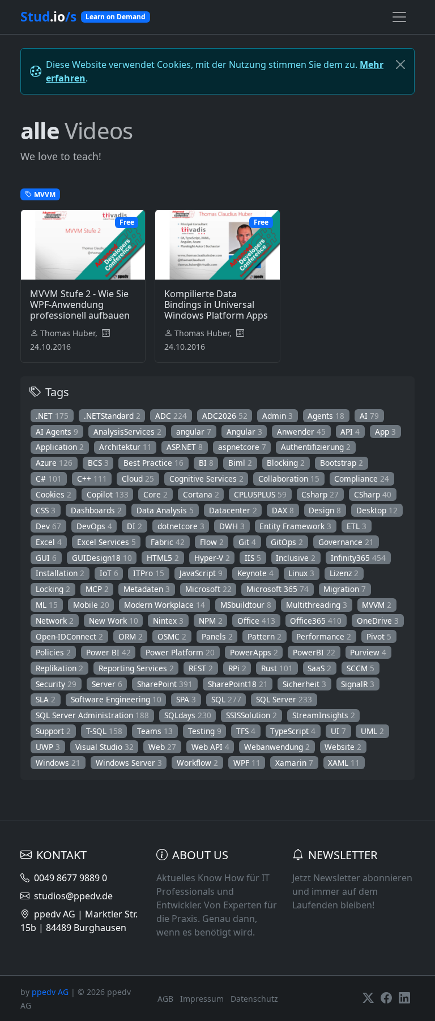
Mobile (91, 604)
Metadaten (146, 589)
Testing (204, 731)
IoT (109, 573)
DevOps (94, 526)
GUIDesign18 (102, 557)
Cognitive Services (206, 478)
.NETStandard (112, 415)
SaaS (319, 668)
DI (134, 526)
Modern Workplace (164, 604)
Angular (244, 431)
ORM (130, 636)
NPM (211, 620)
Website (343, 746)
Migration (344, 589)
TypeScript (292, 731)
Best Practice (153, 462)
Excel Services (106, 542)
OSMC (171, 636)
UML (372, 731)
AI (369, 415)
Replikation (59, 668)
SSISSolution (251, 715)
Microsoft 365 (277, 589)
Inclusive (295, 557)
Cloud (138, 478)
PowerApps (254, 652)
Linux (301, 573)
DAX (283, 510)
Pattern (265, 636)
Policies (53, 652)
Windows (58, 762)
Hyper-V (212, 557)
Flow (212, 542)
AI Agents (57, 431)
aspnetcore (242, 446)
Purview (368, 652)
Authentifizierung (316, 446)
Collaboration (288, 478)
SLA (46, 699)
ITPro (148, 573)
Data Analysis (165, 510)
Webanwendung (277, 746)
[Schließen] (400, 64)
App (385, 431)
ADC (171, 415)
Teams (155, 731)
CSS (46, 510)
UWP (48, 746)
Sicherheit (304, 684)
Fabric (168, 542)
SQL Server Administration (92, 715)
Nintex (168, 620)
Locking (53, 589)
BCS (98, 462)
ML (47, 604)
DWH (232, 526)
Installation (60, 573)
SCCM (360, 668)
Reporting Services (136, 668)
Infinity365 (358, 557)
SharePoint (165, 684)
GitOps (287, 542)
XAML (344, 762)
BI (206, 462)
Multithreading (316, 604)
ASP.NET (185, 446)
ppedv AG (50, 991)
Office (256, 620)
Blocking (286, 462)
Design (325, 510)
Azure (54, 462)
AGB (165, 998)
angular (193, 431)
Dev (48, 526)
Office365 (316, 620)
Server (107, 684)
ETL (356, 526)
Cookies (53, 494)
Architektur (125, 446)
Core (155, 494)
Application (60, 446)
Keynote (255, 573)
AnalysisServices (127, 431)
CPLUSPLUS (260, 494)
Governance (346, 542)
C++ (92, 478)
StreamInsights (323, 715)
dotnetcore (180, 526)
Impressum (202, 998)
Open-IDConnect (69, 636)
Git (247, 542)
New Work (113, 620)
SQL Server (284, 699)
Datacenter (233, 510)
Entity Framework (295, 526)
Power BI (108, 652)
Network (55, 620)
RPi (237, 668)
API (350, 431)
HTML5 (163, 557)
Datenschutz (254, 998)
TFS (245, 731)
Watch (89, 286)
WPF (247, 762)
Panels (217, 636)
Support (53, 731)
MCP (97, 589)
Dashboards (96, 510)
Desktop (377, 510)
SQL (226, 699)
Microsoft (208, 589)
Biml (240, 462)
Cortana (201, 494)
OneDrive (378, 620)
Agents (326, 415)
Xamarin (294, 762)
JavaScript (201, 573)
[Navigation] (399, 17)
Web (162, 746)
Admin (277, 415)
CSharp (372, 494)
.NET (52, 415)
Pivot (378, 636)
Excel (49, 542)
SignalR (357, 684)
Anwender (301, 431)
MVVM (376, 604)
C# (49, 478)
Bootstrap (341, 462)
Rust (277, 668)
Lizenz (344, 573)
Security (56, 684)
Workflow (197, 762)
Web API (210, 746)
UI (338, 731)
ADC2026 (225, 415)
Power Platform (180, 652)
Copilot (108, 494)
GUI (46, 557)
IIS (253, 557)
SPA (186, 699)
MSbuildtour (245, 604)
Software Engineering (116, 699)
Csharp (320, 494)
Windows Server (129, 762)
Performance (323, 636)
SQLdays (187, 715)
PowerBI (314, 652)
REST (201, 668)
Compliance (361, 478)
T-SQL (104, 731)
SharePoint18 (238, 684)
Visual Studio (104, 746)
